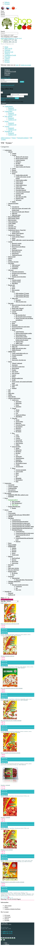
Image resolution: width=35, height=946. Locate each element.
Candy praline (19, 183)
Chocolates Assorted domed (23, 191)
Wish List (6, 918)
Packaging (14, 171)
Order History (7, 917)
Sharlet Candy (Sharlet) (18, 233)
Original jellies (19, 341)
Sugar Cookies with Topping (23, 166)
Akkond (10, 151)
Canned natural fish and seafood (20, 521)
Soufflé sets (15, 275)
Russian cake (11, 285)
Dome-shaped (15, 368)
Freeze (6, 121)
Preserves (18, 541)
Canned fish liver (16, 520)
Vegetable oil (8, 131)
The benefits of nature (21, 463)
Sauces (13, 553)
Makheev (10, 556)
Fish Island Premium (17, 530)
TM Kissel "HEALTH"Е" (14, 581)
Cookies (14, 155)
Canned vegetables (13, 486)
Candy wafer (19, 186)
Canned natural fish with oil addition (21, 525)
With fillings (19, 416)
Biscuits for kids (16, 245)
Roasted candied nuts (17, 378)
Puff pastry (18, 161)
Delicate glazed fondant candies (24, 333)
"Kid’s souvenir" (16, 265)
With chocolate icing (21, 301)
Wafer (13, 386)
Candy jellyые (19, 181)
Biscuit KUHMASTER (14, 216)
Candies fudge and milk (22, 175)
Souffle (14, 380)
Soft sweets (18, 200)
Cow (17, 413)
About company (8, 905)
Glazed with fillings (21, 415)
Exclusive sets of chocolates (19, 273)
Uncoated (18, 300)
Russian (14, 508)
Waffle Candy (19, 343)
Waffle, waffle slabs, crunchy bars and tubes (23, 240)
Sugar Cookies (19, 165)
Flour (13, 433)
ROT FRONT (19, 461)
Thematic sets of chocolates (19, 276)
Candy (17, 411)
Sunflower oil (12, 109)
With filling (15, 283)
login (17, 65)
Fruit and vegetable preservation (20, 584)
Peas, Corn (18, 589)
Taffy (9, 390)
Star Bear (18, 163)
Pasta (17, 481)
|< (1, 897)
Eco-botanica (19, 426)
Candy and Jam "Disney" (18, 236)
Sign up (3, 100)
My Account (7, 915)
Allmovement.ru (5, 138)
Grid (5, 603)
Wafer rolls (14, 346)
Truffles (18, 465)
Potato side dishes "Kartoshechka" (24, 579)
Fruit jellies (11, 263)
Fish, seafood (8, 116)
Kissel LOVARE (12, 544)
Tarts (9, 391)
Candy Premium (20, 331)
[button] (5, 78)
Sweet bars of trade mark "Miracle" (20, 211)
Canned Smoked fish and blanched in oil (22, 528)
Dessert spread (11, 256)
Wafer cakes (15, 298)
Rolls (13, 291)
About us (7, 53)
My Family (18, 431)
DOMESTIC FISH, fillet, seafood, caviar (18, 495)
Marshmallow (19, 480)
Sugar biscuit (15, 253)
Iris (16, 476)
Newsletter (6, 920)
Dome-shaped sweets (21, 335)
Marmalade (15, 325)
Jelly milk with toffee (21, 196)
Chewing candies (20, 188)
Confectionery (8, 106)
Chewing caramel (16, 280)
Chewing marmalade (17, 355)
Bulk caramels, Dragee (14, 218)
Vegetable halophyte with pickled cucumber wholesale (12, 882)
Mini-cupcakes (16, 290)
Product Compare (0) (7, 599)
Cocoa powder (19, 471)
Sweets (13, 173)
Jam (17, 588)
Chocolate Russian (20, 425)
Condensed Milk (12, 488)
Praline (13, 376)
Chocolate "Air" (12, 226)
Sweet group (15, 563)
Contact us (6, 944)
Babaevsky (18, 423)
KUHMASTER (12, 546)
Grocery (6, 126)
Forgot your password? (7, 85)
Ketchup (14, 549)
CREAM (10, 516)
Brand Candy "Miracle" (18, 308)
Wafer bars (14, 213)
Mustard (14, 551)
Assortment (15, 365)
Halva (17, 475)
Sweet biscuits (19, 443)
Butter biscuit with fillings (18, 246)
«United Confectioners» (14, 398)
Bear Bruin (18, 451)
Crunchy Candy (20, 193)
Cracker (14, 168)
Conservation (8, 111)
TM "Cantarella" (16, 501)
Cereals (17, 436)
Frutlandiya (15, 268)
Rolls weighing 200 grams (22, 295)
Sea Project (11, 576)
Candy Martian (16, 231)
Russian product (12, 571)
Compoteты (19, 586)
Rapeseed (11, 108)
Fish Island (11, 518)
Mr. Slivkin (15, 573)
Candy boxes (15, 400)
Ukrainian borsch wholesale (7, 849)
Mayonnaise (15, 561)
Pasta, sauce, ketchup (13, 568)
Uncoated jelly (19, 466)
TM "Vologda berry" (17, 503)
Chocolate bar (15, 206)
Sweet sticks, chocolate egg (19, 360)
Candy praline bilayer (21, 185)
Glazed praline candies (21, 336)
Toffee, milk (15, 385)
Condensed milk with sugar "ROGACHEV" (19, 515)
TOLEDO (10, 583)
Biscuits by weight (16, 243)
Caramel (14, 153)
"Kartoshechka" (16, 578)
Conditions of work (10, 55)
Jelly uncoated (15, 373)
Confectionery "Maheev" (14, 235)
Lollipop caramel (16, 281)
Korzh (13, 288)
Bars (9, 205)
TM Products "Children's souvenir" (20, 345)
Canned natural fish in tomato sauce (21, 523)
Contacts (7, 58)
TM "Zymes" (15, 505)
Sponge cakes (19, 441)
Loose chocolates (16, 446)
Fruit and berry (12, 490)
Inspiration (18, 406)
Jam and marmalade (13, 491)
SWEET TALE (11, 351)
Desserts (14, 170)
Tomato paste (15, 554)
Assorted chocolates (13, 203)
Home (6, 47)
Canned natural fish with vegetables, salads (23, 526)
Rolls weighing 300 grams (22, 296)
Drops (13, 323)
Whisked (14, 388)
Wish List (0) (8, 48)
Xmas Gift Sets (12, 396)
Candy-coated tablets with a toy (20, 353)
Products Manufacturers (14, 506)
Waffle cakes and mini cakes (19, 348)
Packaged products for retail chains (21, 326)
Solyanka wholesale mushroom (7, 656)
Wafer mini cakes (16, 215)
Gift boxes (10, 270)
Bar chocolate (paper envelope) (23, 316)
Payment (7, 4)
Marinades (11, 564)
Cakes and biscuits (13, 221)
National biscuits (16, 251)
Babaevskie (19, 403)
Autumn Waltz (19, 421)
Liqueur (14, 375)
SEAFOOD (11, 496)
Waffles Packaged (16, 350)
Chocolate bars (12, 228)
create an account (26, 65)
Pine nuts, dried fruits (13, 569)
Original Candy (20, 198)
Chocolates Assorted (21, 190)
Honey (10, 543)
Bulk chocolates (12, 220)
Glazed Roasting (20, 458)
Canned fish (11, 485)
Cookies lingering (20, 160)
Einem (17, 405)
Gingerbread (19, 440)
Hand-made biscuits (17, 250)
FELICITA (18, 428)
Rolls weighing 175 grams (22, 293)
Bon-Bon (18, 453)
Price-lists (7, 57)
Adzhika (14, 548)
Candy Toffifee (12, 223)
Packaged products (22, 138)
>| (12, 897)
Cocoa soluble (11, 513)
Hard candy (11, 278)
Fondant (14, 370)
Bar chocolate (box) (21, 315)
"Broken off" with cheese (22, 156)
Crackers (14, 248)
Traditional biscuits (17, 255)
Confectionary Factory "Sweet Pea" (17, 230)
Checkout (7, 50)
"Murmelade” (15, 266)
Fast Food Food (16, 558)
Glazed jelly (19, 456)
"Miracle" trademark (17, 363)
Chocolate (10, 225)
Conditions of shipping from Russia (12, 909)
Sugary (13, 468)
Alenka (17, 410)
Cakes (13, 286)
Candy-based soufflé (17, 310)
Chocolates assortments (18, 271)
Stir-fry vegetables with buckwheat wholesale (10, 752)
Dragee (10, 260)
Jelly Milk (18, 195)
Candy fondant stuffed (21, 180)
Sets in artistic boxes (17, 328)
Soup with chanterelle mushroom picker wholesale (11, 688)
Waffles (14, 201)
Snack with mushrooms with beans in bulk (10, 623)
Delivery (7, 2)
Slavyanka (11, 303)
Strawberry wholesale (5, 785)
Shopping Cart (8, 52)
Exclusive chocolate (13, 261)
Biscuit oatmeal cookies (22, 158)
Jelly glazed (15, 371)
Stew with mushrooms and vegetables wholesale (11, 720)
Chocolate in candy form (18, 366)
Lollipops (14, 358)
